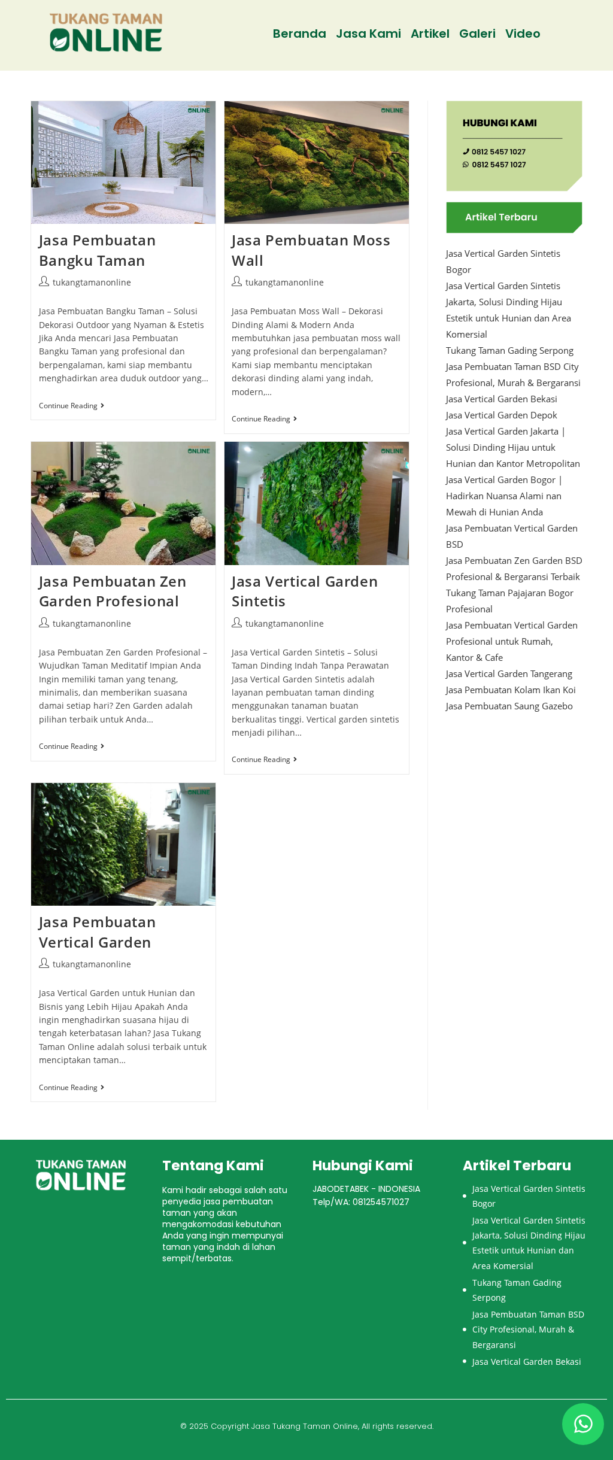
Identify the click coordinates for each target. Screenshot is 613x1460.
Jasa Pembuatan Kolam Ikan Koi (511, 690)
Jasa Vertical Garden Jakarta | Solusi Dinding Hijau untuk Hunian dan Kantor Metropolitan (513, 447)
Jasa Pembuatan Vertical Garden (97, 932)
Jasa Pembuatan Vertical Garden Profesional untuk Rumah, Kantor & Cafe (512, 641)
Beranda (299, 33)
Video (523, 33)
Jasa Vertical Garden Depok (501, 415)
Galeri (477, 33)
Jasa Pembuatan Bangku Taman (97, 250)
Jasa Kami (368, 33)
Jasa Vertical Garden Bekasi (501, 399)
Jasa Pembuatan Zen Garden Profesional (113, 591)
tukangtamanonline (92, 282)
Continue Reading (71, 406)
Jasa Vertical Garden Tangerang (509, 673)
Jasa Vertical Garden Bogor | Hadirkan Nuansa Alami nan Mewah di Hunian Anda (504, 495)
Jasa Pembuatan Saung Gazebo (509, 706)
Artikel (430, 33)
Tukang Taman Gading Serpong (509, 350)
